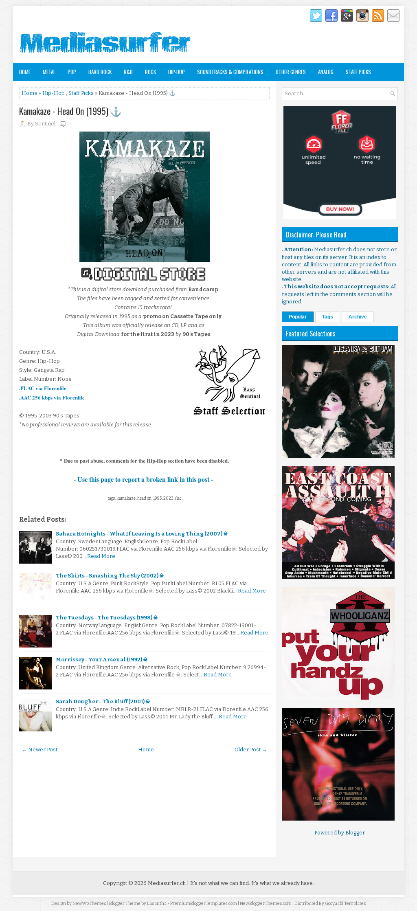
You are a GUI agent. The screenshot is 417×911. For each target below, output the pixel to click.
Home (25, 72)
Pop (72, 72)
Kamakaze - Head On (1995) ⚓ (70, 110)
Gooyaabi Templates (345, 903)
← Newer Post (39, 749)
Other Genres (291, 72)
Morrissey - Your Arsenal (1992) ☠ (102, 659)
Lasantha (157, 903)
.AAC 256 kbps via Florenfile (52, 397)
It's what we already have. (282, 883)
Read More (101, 556)
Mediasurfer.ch (167, 883)
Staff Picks (358, 72)
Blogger (354, 833)
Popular (298, 317)
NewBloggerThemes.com (266, 903)
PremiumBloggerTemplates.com (203, 903)
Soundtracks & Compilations (230, 72)
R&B (128, 72)
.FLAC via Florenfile (42, 388)
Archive (358, 317)
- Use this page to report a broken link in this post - (144, 479)
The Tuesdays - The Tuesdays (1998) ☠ (107, 618)
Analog (326, 72)
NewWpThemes (89, 903)
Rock (150, 72)
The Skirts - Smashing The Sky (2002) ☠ (110, 576)
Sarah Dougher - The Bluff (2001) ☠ (103, 701)
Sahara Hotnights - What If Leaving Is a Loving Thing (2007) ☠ (142, 534)
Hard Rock (100, 72)
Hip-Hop (176, 72)
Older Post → (251, 749)
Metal (49, 72)
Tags (327, 317)
